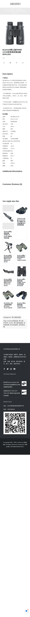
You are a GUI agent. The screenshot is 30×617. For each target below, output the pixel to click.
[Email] (22, 63)
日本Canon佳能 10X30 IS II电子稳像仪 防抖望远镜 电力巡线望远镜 (21, 222)
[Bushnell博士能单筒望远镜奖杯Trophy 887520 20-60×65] (8, 271)
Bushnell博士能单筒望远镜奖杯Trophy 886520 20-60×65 (8, 258)
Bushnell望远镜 (12, 321)
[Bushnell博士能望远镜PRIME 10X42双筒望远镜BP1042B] (21, 271)
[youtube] (14, 369)
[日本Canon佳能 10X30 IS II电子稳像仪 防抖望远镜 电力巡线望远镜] (21, 210)
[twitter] (7, 369)
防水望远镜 (14, 325)
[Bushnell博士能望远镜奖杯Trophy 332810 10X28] (21, 247)
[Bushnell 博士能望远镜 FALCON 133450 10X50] (21, 295)
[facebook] (4, 369)
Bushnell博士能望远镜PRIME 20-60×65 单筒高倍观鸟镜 (8, 235)
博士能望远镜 (16, 317)
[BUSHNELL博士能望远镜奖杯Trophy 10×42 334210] (8, 295)
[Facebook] (4, 63)
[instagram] (11, 369)
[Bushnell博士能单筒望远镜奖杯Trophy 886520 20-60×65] (8, 247)
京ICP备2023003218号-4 (17, 446)
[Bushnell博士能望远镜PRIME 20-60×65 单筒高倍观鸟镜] (8, 217)
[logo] (15, 3)
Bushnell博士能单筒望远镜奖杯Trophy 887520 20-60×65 (8, 282)
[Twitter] (10, 63)
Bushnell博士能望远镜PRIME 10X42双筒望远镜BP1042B (21, 282)
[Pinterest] (16, 63)
